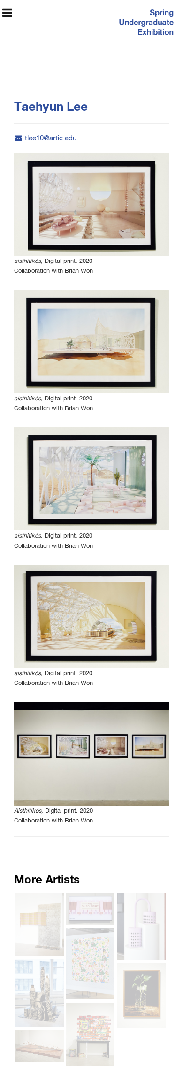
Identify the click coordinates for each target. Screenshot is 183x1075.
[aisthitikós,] (91, 204)
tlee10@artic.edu (50, 138)
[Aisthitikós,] (91, 754)
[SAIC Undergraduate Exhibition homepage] (145, 23)
